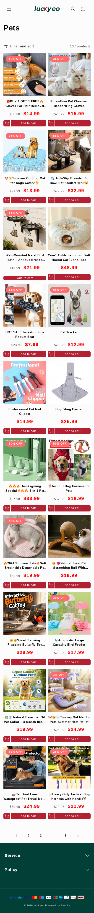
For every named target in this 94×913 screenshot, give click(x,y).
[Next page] (78, 836)
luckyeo (39, 905)
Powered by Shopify (57, 905)
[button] (9, 9)
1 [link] (16, 836)
